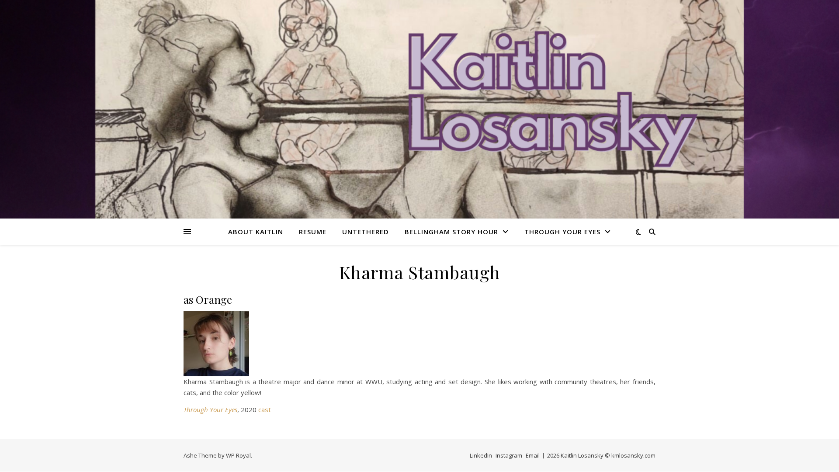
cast (264, 409)
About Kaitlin (255, 231)
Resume (312, 231)
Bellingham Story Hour (451, 231)
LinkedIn (481, 455)
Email (533, 455)
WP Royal (238, 455)
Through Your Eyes (562, 231)
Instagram (509, 455)
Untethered (365, 231)
